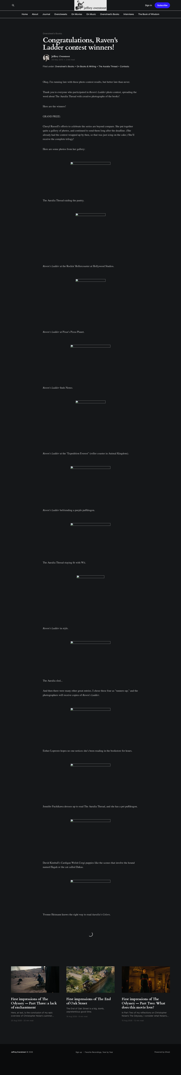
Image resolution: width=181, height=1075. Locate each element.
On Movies (76, 14)
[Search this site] (13, 5)
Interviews (128, 14)
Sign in (148, 5)
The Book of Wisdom (148, 14)
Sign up (79, 1052)
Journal (46, 14)
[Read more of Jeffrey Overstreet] (46, 58)
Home (25, 14)
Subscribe (162, 5)
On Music (91, 14)
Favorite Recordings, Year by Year (99, 1052)
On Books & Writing (86, 66)
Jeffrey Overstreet (61, 56)
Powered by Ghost (162, 1052)
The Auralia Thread (108, 66)
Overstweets (60, 14)
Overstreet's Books (52, 33)
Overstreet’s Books (109, 14)
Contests (124, 66)
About (35, 14)
